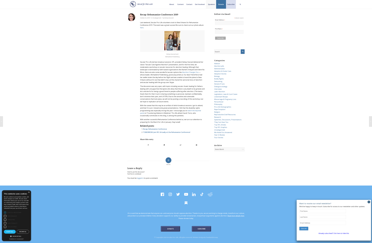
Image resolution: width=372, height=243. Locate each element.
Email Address (220, 20)
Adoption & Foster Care (222, 71)
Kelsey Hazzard (169, 18)
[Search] (240, 4)
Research (217, 117)
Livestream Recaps (221, 97)
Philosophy (218, 104)
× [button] (29, 192)
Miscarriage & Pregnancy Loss (225, 99)
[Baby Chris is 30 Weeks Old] (1, 121)
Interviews (218, 89)
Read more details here (235, 216)
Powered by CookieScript (16, 239)
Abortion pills (219, 66)
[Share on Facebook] (148, 145)
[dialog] (16, 215)
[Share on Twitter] (164, 145)
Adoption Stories (220, 74)
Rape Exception (219, 109)
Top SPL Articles (220, 125)
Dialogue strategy (220, 86)
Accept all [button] (9, 231)
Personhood (218, 102)
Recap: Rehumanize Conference (155, 129)
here (141, 28)
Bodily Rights (219, 79)
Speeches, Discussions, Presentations (228, 120)
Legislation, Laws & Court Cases (225, 94)
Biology (217, 76)
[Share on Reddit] (180, 145)
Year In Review (219, 135)
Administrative (219, 69)
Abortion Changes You (190, 72)
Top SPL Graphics (220, 127)
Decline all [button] (22, 231)
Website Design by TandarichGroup (205, 237)
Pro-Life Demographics (222, 107)
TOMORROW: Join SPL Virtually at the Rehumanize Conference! (166, 132)
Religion (217, 112)
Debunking (218, 81)
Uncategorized (157, 18)
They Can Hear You (221, 122)
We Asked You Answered (223, 132)
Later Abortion (219, 91)
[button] (16, 236)
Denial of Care (219, 84)
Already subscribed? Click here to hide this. (334, 233)
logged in (140, 178)
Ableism (217, 63)
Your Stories (218, 137)
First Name (219, 29)
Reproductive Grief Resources (225, 114)
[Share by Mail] (197, 145)
